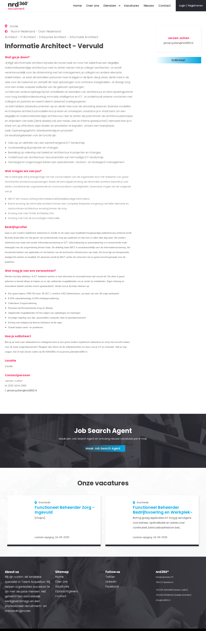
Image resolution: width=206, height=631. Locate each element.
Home (77, 6)
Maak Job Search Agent (103, 448)
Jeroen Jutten (178, 38)
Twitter (110, 577)
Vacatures (131, 6)
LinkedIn (110, 582)
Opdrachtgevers (66, 591)
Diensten (109, 6)
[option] (54, 521)
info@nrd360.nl (163, 600)
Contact (165, 6)
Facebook (112, 586)
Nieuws (149, 6)
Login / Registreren (191, 5)
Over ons (92, 6)
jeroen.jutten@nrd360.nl (22, 390)
